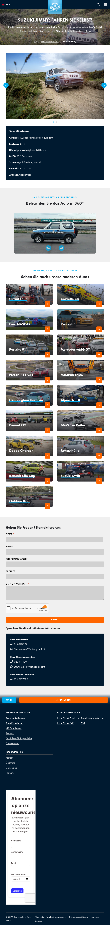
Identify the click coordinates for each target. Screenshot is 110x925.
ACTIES (9, 700)
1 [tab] (53, 122)
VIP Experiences (13, 728)
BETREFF (11, 571)
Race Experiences (14, 723)
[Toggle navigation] (105, 4)
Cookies (38, 920)
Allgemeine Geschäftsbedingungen (50, 917)
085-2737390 (20, 679)
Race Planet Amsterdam (92, 718)
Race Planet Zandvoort (68, 718)
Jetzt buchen (64, 700)
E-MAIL (11, 546)
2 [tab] (56, 122)
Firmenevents (12, 743)
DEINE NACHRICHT (18, 584)
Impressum (94, 917)
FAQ (83, 723)
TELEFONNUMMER (17, 559)
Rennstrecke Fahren (50, 41)
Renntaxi (10, 733)
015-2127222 (20, 644)
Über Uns (10, 762)
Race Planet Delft (65, 723)
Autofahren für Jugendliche (19, 738)
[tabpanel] (55, 86)
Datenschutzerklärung (78, 917)
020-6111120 (20, 661)
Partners (9, 772)
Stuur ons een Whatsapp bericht (29, 649)
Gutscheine (11, 767)
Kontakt (9, 757)
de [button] (7, 5)
